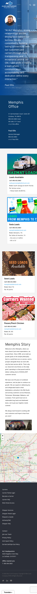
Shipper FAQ (6, 524)
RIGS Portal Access (8, 503)
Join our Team (6, 534)
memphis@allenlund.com (17, 230)
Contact (4, 531)
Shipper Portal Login (9, 513)
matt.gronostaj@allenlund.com (19, 183)
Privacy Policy (6, 538)
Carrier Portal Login (8, 493)
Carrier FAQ (6, 499)
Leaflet (19, 481)
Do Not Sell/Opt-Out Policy (11, 544)
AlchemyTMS (6, 520)
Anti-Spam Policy (7, 541)
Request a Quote (7, 517)
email (10, 124)
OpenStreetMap (27, 481)
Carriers (5, 489)
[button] (34, 5)
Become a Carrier (8, 496)
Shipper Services (7, 510)
